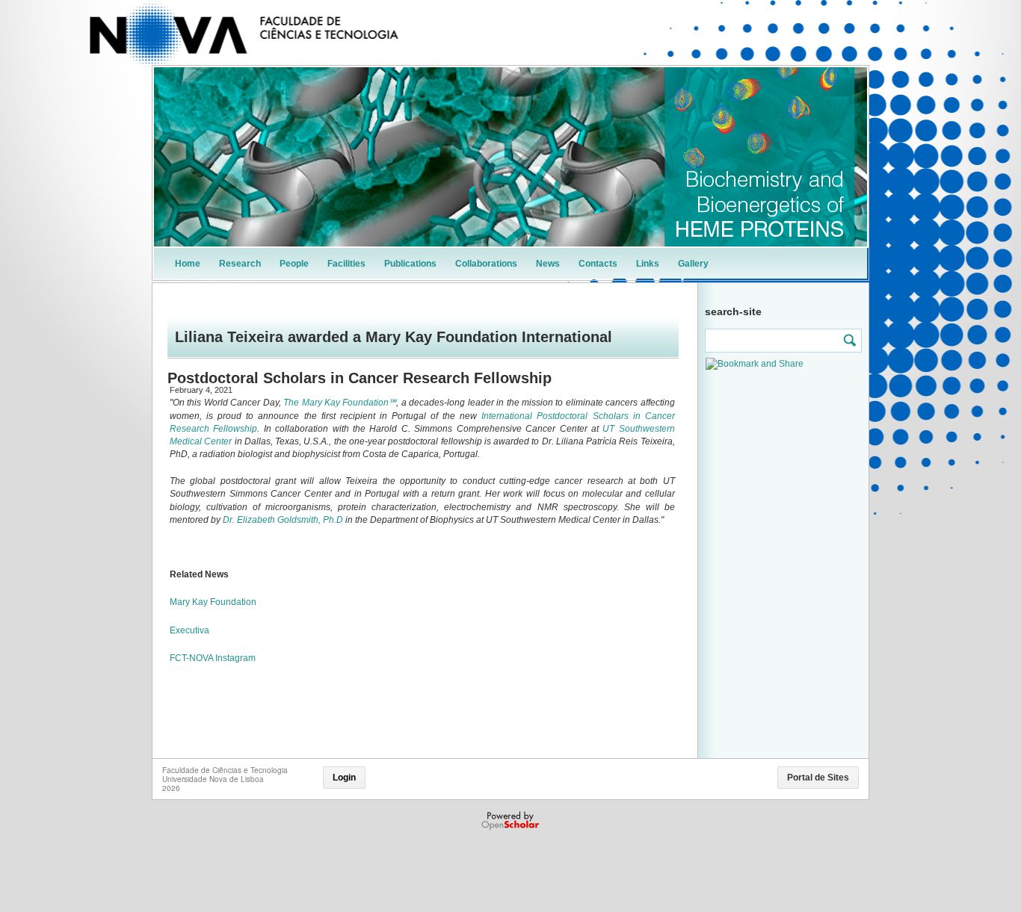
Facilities (346, 263)
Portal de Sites (818, 777)
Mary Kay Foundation (214, 602)
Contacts (598, 263)
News (548, 263)
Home (187, 263)
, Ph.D (330, 520)
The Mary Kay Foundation (336, 402)
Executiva (189, 630)
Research (240, 263)
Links (647, 263)
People (294, 263)
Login (344, 777)
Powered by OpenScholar (511, 821)
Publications (410, 263)
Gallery (693, 263)
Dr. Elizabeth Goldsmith (270, 520)
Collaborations (486, 263)
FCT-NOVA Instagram (213, 658)
